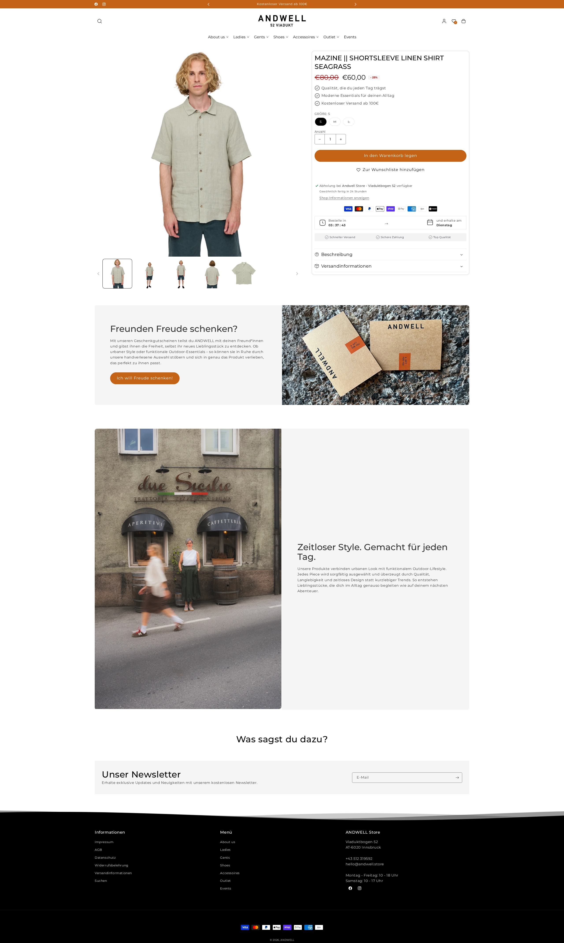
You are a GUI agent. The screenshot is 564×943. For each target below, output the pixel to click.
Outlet (225, 881)
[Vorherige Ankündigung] (208, 4)
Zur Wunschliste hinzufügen (394, 169)
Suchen (101, 881)
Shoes (225, 865)
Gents (225, 858)
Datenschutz (105, 858)
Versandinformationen (113, 873)
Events (225, 888)
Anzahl (320, 132)
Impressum (104, 842)
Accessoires (230, 873)
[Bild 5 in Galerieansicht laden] (243, 273)
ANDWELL (287, 939)
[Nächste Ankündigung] (355, 4)
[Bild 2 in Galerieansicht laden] (148, 273)
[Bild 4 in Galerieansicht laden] (212, 273)
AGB (98, 850)
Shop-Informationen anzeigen (344, 198)
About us (227, 842)
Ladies (225, 850)
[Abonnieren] (457, 777)
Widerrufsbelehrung (111, 865)
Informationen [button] (110, 832)
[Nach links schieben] (98, 273)
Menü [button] (226, 832)
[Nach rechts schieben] (297, 273)
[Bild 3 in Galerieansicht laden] (180, 273)
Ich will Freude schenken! (145, 378)
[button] (99, 21)
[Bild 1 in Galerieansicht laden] (117, 273)
